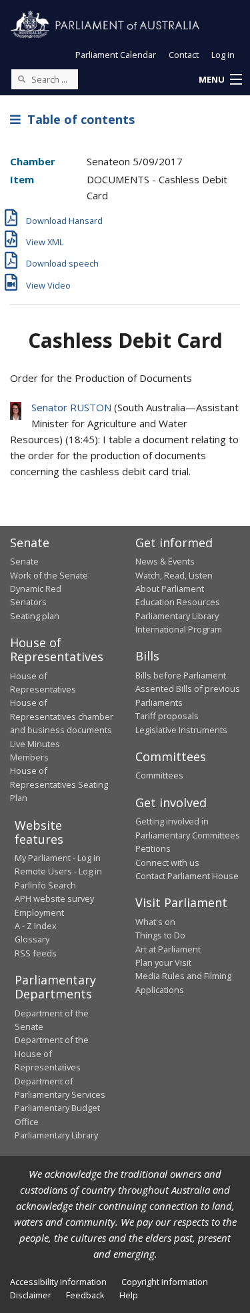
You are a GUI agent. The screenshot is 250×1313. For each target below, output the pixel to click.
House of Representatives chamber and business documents (61, 716)
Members (29, 757)
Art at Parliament (168, 949)
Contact (184, 55)
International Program (178, 629)
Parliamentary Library (177, 616)
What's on (155, 922)
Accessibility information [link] (58, 1282)
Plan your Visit (163, 962)
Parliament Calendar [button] (115, 55)
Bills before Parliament (180, 675)
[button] (220, 80)
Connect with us (167, 862)
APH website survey (54, 898)
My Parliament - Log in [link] (58, 858)
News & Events (165, 561)
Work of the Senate (49, 575)
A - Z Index (36, 926)
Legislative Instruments (181, 730)
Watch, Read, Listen (174, 575)
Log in (223, 55)
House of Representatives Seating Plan (59, 784)
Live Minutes (35, 744)
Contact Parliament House (187, 876)
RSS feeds (36, 953)
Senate (24, 561)
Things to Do (160, 935)
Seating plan (34, 616)
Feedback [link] (85, 1295)
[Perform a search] (21, 79)
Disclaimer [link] (30, 1295)
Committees (159, 775)
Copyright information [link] (164, 1282)
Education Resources (177, 602)
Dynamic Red (35, 589)
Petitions (153, 848)
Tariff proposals (167, 716)
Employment (39, 912)
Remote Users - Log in (58, 871)
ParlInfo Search (45, 885)
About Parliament (169, 589)
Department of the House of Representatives (52, 1053)
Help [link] (128, 1295)
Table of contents (78, 119)
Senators (28, 602)
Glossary (32, 939)
